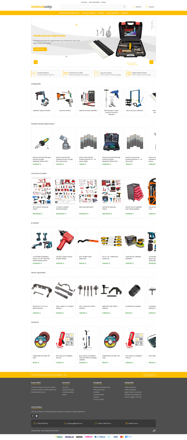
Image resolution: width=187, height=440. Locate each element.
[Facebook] (32, 416)
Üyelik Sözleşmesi (130, 387)
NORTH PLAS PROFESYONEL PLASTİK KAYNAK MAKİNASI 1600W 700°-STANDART (42, 159)
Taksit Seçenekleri (68, 392)
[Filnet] (154, 431)
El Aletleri (96, 392)
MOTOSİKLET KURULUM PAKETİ (40, 208)
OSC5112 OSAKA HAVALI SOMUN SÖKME (64, 258)
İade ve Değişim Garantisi (133, 397)
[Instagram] (36, 416)
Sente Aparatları (99, 395)
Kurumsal (65, 387)
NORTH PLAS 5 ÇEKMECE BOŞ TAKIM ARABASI (134, 208)
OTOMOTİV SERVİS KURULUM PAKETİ (62, 208)
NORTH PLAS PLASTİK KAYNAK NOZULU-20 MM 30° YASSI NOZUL (64, 159)
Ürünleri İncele (39, 49)
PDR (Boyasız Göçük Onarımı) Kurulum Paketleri (111, 112)
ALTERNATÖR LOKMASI (133, 306)
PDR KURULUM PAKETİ (86, 207)
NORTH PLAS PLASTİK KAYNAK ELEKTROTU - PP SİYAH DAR (134, 159)
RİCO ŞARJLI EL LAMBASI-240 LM (134, 357)
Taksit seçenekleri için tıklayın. (79, 75)
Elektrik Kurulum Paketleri (88, 111)
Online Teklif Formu (104, 423)
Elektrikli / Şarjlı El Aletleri (41, 111)
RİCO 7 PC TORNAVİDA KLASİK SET (110, 258)
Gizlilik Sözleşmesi (130, 390)
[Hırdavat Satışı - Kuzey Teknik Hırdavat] (46, 7)
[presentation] (36, 62)
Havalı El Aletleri (65, 111)
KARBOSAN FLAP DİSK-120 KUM (111, 357)
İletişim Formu (133, 423)
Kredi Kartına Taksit (76, 73)
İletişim (64, 395)
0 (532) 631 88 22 (42, 423)
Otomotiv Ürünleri (99, 390)
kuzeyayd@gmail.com (74, 423)
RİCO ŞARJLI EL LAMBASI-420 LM (64, 357)
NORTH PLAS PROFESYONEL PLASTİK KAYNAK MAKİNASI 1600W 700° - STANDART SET (111, 159)
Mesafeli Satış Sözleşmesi (133, 395)
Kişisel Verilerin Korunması (133, 392)
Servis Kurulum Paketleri (134, 111)
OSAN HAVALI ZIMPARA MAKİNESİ (133, 258)
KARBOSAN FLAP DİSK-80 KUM (41, 357)
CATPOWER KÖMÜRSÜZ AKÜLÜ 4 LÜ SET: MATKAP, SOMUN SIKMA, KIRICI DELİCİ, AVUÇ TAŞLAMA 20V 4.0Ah (41, 259)
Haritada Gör (150, 375)
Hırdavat (96, 397)
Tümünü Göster (99, 399)
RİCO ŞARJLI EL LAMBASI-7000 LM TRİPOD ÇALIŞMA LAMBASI (88, 358)
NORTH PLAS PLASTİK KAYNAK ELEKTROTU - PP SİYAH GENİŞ (87, 159)
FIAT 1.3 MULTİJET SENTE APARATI (87, 307)
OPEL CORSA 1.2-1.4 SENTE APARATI (64, 307)
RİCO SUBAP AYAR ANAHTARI (85, 258)
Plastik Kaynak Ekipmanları (102, 387)
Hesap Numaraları (68, 390)
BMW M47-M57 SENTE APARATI (109, 307)
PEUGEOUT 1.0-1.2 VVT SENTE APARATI (40, 307)
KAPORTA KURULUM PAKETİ (109, 208)
